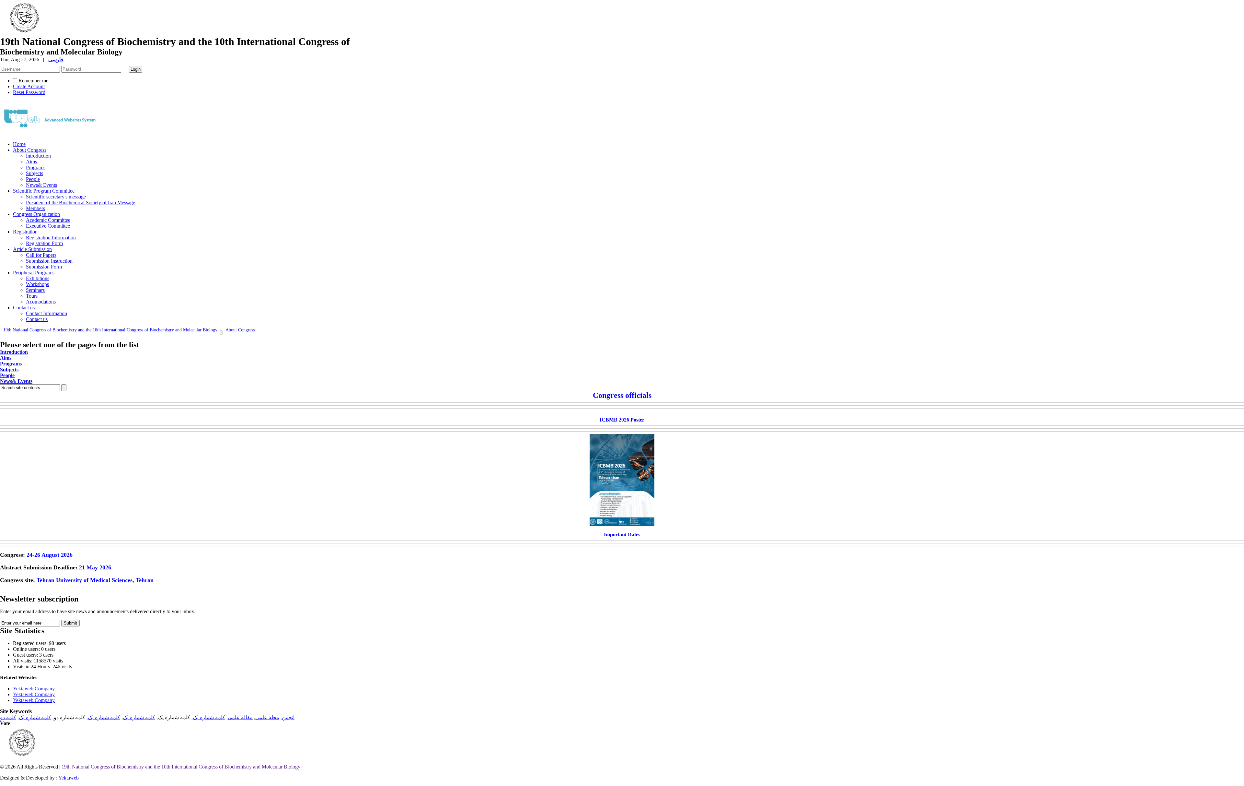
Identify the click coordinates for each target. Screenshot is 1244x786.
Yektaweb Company (34, 688)
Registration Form (44, 243)
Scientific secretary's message (56, 196)
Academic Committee (48, 220)
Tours (32, 296)
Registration (25, 231)
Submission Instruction (49, 261)
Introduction (38, 156)
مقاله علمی (240, 717)
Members (35, 208)
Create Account (29, 86)
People (33, 179)
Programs (35, 167)
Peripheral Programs (33, 272)
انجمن (288, 717)
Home (19, 144)
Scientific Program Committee (44, 191)
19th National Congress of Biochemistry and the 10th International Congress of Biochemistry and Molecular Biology (181, 766)
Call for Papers (41, 255)
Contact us (24, 307)
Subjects (34, 173)
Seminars (35, 290)
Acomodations (41, 301)
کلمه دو (8, 717)
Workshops (37, 284)
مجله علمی (267, 717)
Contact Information (46, 313)
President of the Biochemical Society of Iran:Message (80, 202)
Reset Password (29, 92)
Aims (31, 161)
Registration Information (51, 237)
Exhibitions (37, 278)
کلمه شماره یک (209, 717)
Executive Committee (48, 226)
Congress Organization (36, 214)
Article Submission (32, 249)
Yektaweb (68, 777)
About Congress (29, 150)
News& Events (41, 185)
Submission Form (44, 266)
